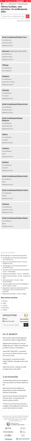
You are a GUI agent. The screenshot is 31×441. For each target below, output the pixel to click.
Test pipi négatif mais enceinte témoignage (15, 284)
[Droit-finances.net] (23, 432)
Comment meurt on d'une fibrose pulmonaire (16, 270)
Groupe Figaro (23, 419)
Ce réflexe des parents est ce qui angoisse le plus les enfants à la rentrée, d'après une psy (15, 382)
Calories (5, 310)
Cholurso (5, 204)
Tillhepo (5, 65)
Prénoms (5, 301)
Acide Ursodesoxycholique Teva (14, 37)
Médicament (13, 4)
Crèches (5, 305)
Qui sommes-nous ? (7, 416)
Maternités (6, 307)
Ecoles (4, 303)
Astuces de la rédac (9, 321)
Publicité (19, 416)
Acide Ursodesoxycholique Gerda (15, 176)
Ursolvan (5, 148)
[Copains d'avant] (8, 435)
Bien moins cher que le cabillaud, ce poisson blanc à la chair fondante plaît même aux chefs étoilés (14, 390)
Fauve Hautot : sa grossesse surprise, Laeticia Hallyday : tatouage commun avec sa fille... (15, 361)
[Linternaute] (8, 432)
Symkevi (5, 162)
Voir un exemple (24, 319)
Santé (5, 319)
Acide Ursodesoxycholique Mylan (15, 218)
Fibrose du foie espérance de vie (12, 262)
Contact (14, 416)
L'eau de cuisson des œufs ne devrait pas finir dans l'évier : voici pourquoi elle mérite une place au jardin (15, 398)
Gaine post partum (8, 280)
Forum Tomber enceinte (9, 286)
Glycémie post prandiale (10, 276)
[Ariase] (8, 439)
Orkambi (5, 90)
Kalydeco (5, 76)
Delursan (5, 51)
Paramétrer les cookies (21, 417)
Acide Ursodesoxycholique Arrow (15, 104)
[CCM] (8, 428)
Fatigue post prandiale (9, 294)
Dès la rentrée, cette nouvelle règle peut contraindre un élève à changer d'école (15, 339)
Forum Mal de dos (8, 259)
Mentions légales (15, 419)
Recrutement (26, 416)
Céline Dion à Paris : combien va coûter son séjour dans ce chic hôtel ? (14, 368)
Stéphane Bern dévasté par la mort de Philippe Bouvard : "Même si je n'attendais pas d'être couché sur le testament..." (15, 345)
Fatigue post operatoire (9, 274)
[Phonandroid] (23, 439)
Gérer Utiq (7, 419)
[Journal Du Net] (23, 428)
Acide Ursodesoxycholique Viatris (15, 190)
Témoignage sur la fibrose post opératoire (15, 266)
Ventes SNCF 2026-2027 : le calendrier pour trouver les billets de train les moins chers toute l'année (15, 353)
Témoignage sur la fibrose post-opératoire (15, 258)
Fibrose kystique (23, 4)
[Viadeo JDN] (23, 435)
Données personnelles (9, 417)
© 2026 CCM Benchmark (16, 420)
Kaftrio (5, 134)
